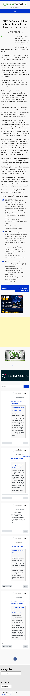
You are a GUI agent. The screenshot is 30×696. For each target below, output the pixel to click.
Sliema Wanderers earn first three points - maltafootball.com (18, 408)
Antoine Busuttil (19, 33)
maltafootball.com (14, 7)
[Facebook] (15, 659)
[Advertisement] (15, 332)
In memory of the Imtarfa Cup (7, 287)
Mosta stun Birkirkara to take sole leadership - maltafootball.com (18, 465)
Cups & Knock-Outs (15, 31)
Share (25, 443)
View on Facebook (7, 443)
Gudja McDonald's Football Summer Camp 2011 (23, 288)
